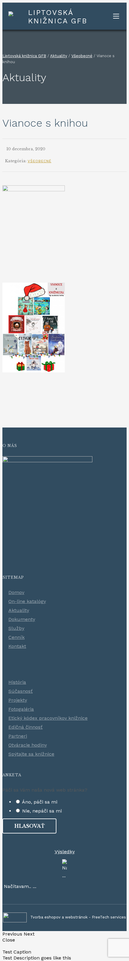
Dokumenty (21, 619)
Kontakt (17, 646)
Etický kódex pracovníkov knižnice (48, 718)
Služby (16, 628)
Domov (16, 592)
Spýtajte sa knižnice (31, 754)
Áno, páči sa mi (39, 802)
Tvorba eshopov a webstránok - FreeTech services (78, 917)
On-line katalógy (27, 601)
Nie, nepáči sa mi (42, 811)
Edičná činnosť (25, 727)
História (17, 682)
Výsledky (65, 851)
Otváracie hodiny (27, 745)
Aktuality (18, 610)
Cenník (16, 637)
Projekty (17, 700)
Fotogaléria (21, 709)
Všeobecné (39, 161)
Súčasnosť (20, 691)
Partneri (17, 736)
